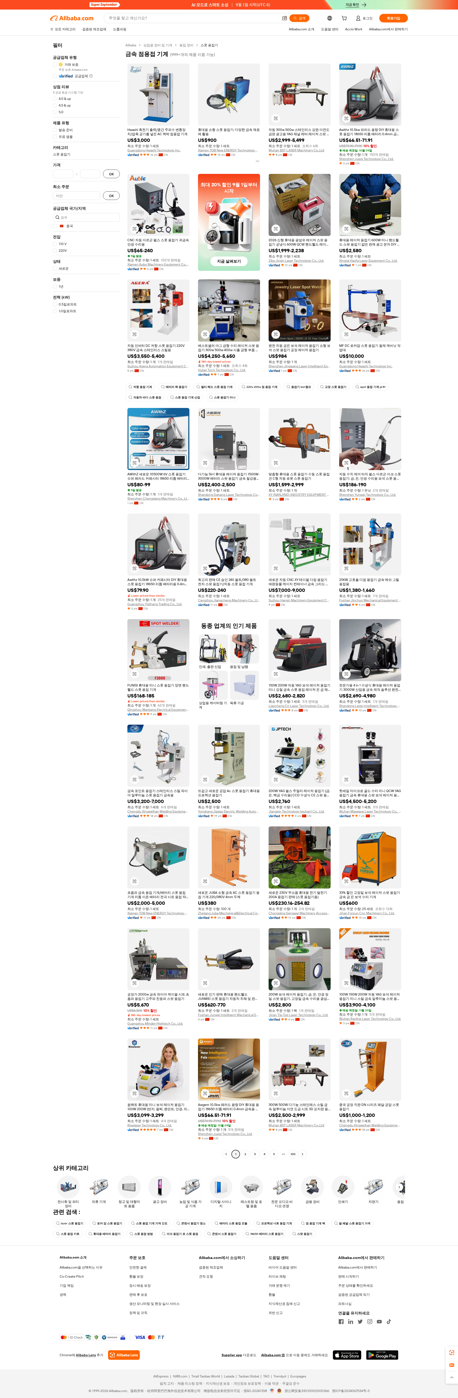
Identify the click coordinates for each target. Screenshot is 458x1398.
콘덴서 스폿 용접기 (224, 1234)
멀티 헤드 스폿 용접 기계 (217, 387)
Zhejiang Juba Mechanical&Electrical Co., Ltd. (229, 913)
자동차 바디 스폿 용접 (147, 397)
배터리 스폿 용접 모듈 (233, 1223)
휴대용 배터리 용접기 (106, 1234)
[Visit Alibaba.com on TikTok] (389, 1321)
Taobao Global (248, 1376)
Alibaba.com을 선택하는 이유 (81, 1267)
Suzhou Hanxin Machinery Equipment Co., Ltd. (300, 600)
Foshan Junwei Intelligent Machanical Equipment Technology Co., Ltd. (229, 1015)
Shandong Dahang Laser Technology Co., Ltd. (229, 495)
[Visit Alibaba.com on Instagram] (370, 1321)
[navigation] (86, 600)
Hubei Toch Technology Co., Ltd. (222, 370)
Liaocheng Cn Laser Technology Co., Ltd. (299, 706)
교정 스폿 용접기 (335, 387)
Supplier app (232, 1355)
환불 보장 (136, 1276)
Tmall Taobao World (205, 1376)
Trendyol (279, 1376)
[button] (284, 18)
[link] (452, 1352)
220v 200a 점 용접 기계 (261, 387)
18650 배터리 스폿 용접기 (266, 1234)
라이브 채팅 (277, 1276)
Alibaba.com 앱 (273, 1355)
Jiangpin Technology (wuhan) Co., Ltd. (296, 811)
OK (111, 174)
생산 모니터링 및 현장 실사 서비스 (154, 1304)
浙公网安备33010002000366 (307, 1391)
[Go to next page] (302, 1154)
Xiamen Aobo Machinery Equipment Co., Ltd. (158, 264)
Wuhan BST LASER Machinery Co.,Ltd (296, 150)
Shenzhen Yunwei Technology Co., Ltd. (367, 495)
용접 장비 (186, 45)
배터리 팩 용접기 (176, 387)
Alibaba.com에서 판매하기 (357, 1267)
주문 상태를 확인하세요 (355, 1285)
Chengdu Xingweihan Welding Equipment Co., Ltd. (158, 811)
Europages (298, 1376)
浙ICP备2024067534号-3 (351, 1391)
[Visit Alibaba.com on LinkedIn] (351, 1321)
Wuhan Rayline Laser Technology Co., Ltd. (370, 1019)
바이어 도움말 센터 (283, 1267)
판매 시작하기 (348, 1276)
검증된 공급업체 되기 (354, 1294)
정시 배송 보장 (140, 1285)
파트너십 (345, 1304)
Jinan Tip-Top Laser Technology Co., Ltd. (298, 1015)
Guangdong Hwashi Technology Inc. (154, 150)
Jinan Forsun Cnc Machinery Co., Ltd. (367, 913)
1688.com (180, 1376)
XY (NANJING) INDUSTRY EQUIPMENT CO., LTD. (300, 495)
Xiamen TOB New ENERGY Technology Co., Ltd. (229, 150)
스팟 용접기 (304, 1234)
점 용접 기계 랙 (315, 1223)
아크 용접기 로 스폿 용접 (182, 1234)
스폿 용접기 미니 (224, 397)
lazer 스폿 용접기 (72, 1223)
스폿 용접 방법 (143, 1234)
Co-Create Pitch (72, 1276)
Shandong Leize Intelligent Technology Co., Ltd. (370, 706)
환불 (272, 1294)
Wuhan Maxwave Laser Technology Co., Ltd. (370, 811)
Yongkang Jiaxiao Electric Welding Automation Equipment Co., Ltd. (229, 811)
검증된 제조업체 (211, 1267)
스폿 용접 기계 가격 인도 (151, 1223)
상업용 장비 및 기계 (157, 45)
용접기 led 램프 (301, 387)
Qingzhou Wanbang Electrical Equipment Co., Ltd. (158, 710)
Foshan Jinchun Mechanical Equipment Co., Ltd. (370, 600)
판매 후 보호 (138, 1294)
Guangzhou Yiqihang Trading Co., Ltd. (154, 604)
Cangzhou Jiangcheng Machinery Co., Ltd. (229, 600)
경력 (63, 1294)
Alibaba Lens (86, 1355)
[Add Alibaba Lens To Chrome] (124, 1355)
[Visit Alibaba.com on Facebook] (341, 1321)
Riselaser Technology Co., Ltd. (149, 1125)
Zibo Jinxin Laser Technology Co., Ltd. (296, 260)
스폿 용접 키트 (70, 1234)
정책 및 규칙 (138, 1313)
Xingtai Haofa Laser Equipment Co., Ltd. (368, 260)
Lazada (229, 1376)
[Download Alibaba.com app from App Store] (347, 1355)
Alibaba (130, 45)
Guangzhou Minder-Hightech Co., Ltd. (155, 1023)
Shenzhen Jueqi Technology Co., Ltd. (366, 159)
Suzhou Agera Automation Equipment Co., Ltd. (158, 366)
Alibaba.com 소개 (73, 1257)
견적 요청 (206, 1276)
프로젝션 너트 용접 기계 (276, 1223)
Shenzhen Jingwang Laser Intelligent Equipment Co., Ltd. (300, 366)
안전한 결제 (138, 1267)
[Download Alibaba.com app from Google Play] (382, 1355)
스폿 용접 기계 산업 (187, 397)
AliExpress (161, 1376)
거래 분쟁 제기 (279, 1285)
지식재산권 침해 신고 (284, 1304)
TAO (266, 1376)
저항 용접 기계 (142, 387)
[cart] (345, 19)
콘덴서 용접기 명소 (193, 1223)
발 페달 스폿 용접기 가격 (354, 1223)
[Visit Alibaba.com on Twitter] (360, 1321)
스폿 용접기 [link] (209, 45)
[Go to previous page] (226, 1154)
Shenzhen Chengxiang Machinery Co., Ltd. (158, 498)
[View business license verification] (272, 1390)
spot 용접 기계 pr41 (372, 387)
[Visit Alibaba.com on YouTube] (379, 1321)
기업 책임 (67, 1285)
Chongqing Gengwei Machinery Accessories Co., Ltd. (300, 913)
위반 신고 (276, 1313)
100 (293, 1154)
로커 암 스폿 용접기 (109, 1223)
